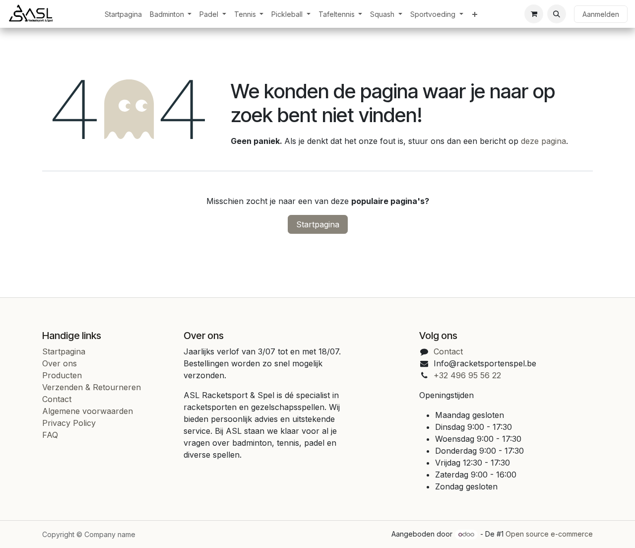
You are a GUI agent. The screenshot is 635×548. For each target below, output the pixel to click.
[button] (556, 13)
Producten (62, 375)
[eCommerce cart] (533, 13)
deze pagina (543, 141)
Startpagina (317, 224)
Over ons (59, 363)
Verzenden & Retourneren (91, 387)
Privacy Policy (69, 423)
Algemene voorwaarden (87, 411)
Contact (56, 399)
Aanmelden (600, 14)
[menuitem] (123, 14)
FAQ (50, 435)
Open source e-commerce (549, 534)
